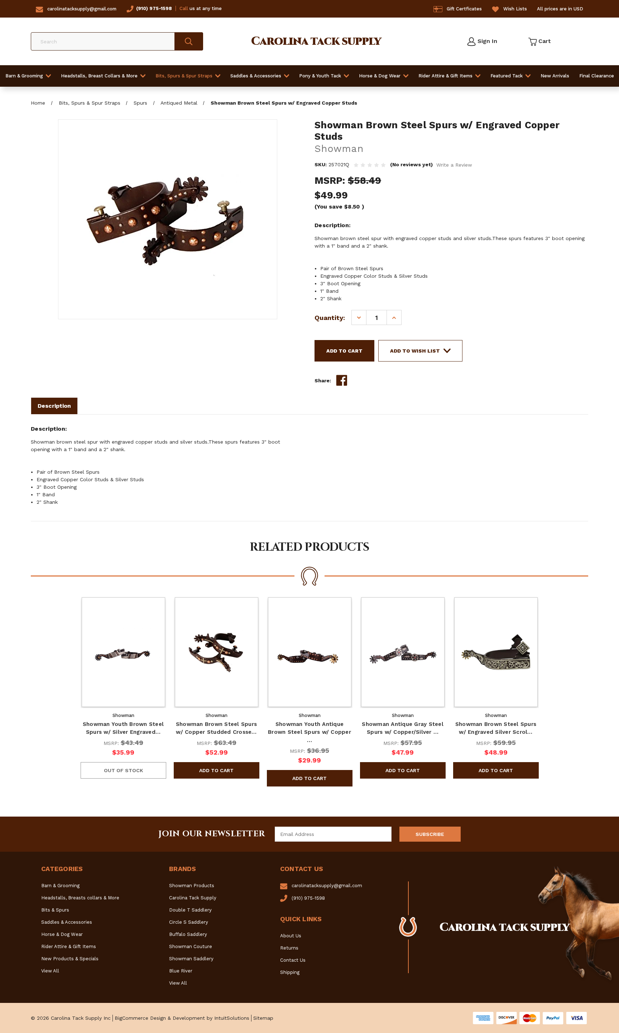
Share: (323, 380)
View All (50, 971)
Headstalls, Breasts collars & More (80, 897)
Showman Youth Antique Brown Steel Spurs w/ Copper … (309, 732)
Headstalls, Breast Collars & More (99, 75)
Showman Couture (190, 946)
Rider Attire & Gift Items (445, 75)
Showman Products (191, 885)
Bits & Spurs (55, 910)
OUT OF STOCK (123, 770)
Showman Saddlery (191, 958)
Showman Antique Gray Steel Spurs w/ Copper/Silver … (402, 728)
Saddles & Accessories (255, 75)
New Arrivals (555, 75)
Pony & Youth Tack (320, 75)
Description (54, 405)
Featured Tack (506, 75)
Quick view (123, 652)
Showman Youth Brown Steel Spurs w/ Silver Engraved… (123, 728)
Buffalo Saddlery (188, 934)
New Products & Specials (70, 958)
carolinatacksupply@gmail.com (81, 8)
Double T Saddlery (190, 910)
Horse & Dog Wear (379, 75)
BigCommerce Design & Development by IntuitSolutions (182, 1018)
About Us (290, 935)
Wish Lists (515, 8)
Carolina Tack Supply (192, 897)
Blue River (180, 971)
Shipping (289, 972)
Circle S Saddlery (188, 922)
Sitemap (263, 1018)
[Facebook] (341, 380)
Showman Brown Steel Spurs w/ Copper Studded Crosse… (216, 728)
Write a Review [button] (454, 165)
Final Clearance (596, 75)
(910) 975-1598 (154, 8)
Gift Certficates (464, 8)
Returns (289, 948)
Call (183, 8)
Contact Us (293, 960)
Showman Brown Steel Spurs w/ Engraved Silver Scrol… (495, 728)
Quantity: (330, 317)
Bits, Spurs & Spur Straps (183, 75)
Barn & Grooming (24, 75)
